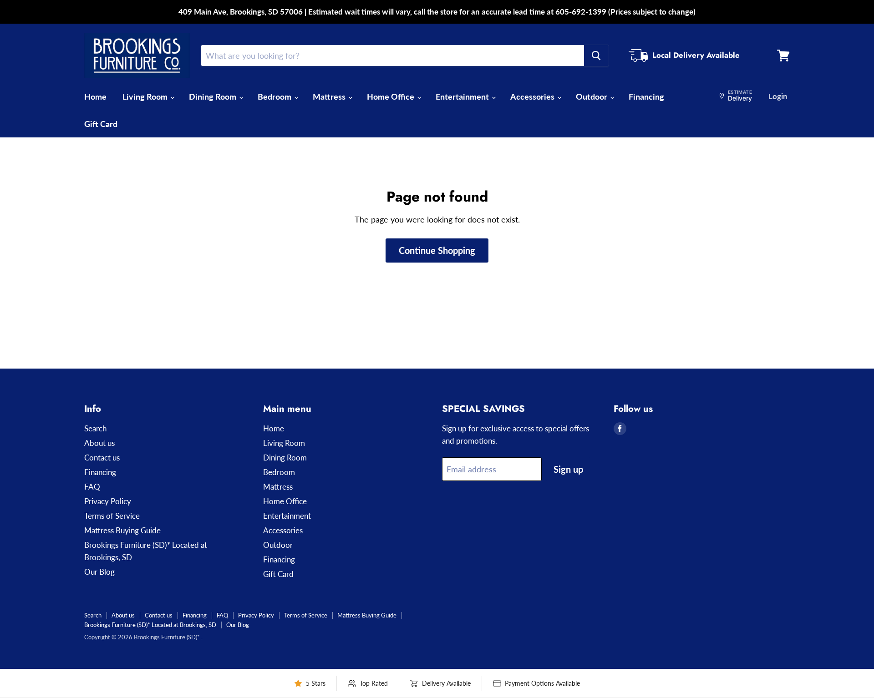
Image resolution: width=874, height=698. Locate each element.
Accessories (533, 96)
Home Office (391, 96)
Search (95, 428)
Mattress (330, 96)
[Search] (596, 55)
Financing (646, 96)
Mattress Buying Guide (122, 530)
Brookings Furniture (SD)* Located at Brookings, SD (150, 624)
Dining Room (213, 96)
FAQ (92, 486)
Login (778, 96)
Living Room (145, 96)
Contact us (102, 457)
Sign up (568, 469)
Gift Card (100, 124)
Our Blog (99, 572)
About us (99, 443)
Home (95, 96)
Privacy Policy (107, 501)
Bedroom (275, 96)
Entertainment (463, 96)
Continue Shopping (437, 250)
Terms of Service (112, 516)
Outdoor (592, 96)
